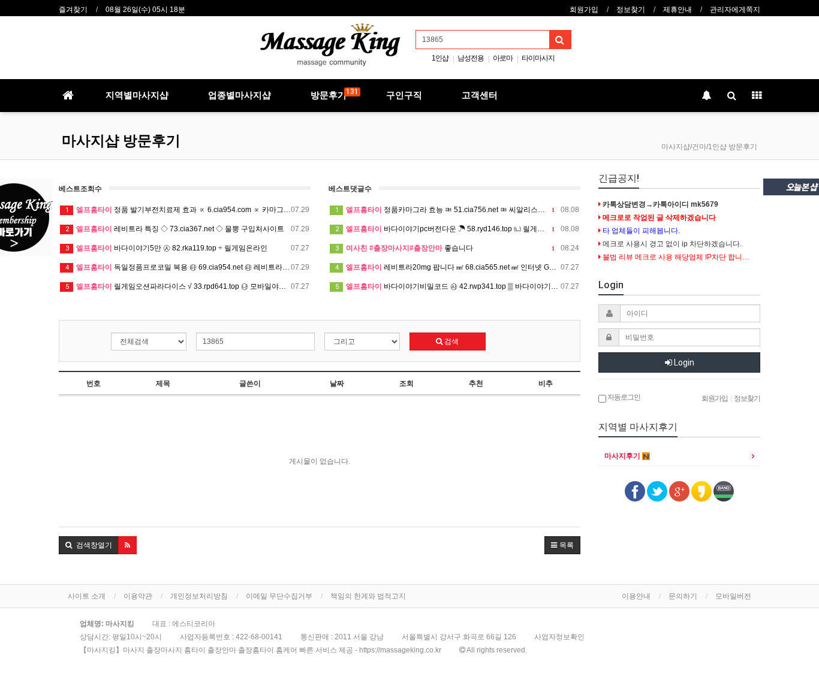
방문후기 (335, 94)
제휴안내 (677, 9)
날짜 (337, 383)
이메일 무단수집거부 (279, 596)
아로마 (503, 58)
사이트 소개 (87, 596)
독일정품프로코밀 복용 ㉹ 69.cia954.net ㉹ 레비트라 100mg (187, 267)
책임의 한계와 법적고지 (368, 596)
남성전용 (470, 58)
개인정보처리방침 (199, 596)
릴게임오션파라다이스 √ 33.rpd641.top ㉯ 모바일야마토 (187, 286)
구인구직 (404, 95)
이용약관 (138, 596)
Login (683, 362)
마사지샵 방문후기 (121, 140)
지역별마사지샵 (137, 95)
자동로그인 (623, 397)
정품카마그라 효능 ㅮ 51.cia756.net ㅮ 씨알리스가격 (457, 210)
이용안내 (636, 596)
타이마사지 (538, 58)
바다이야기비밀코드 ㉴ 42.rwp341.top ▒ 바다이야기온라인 (457, 286)
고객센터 (480, 95)
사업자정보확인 (559, 637)
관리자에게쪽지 (735, 9)
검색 (450, 341)
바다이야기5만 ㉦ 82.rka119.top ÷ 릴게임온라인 (187, 248)
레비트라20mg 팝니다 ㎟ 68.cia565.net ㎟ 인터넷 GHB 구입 (457, 267)
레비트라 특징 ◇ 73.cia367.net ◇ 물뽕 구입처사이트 (187, 229)
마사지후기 (623, 456)
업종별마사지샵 (239, 95)
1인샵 (440, 58)
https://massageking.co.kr (400, 650)
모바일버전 (733, 596)
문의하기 (683, 596)
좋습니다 (457, 248)
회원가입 (584, 9)
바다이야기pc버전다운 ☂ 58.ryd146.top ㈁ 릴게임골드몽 (457, 229)
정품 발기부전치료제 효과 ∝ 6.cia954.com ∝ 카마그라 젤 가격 (187, 210)
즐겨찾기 (73, 9)
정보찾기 (630, 9)
